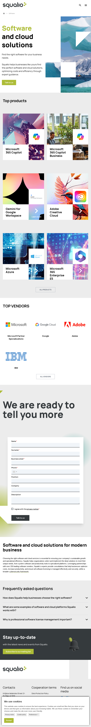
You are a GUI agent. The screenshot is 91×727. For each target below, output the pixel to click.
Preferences (33, 714)
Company (15, 486)
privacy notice (32, 509)
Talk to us (20, 518)
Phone (14, 467)
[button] (14, 471)
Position (14, 477)
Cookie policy (21, 714)
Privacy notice (9, 714)
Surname (14, 450)
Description (16, 494)
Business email (17, 459)
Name (13, 441)
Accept (9, 720)
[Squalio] (14, 5)
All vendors (45, 376)
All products (45, 289)
